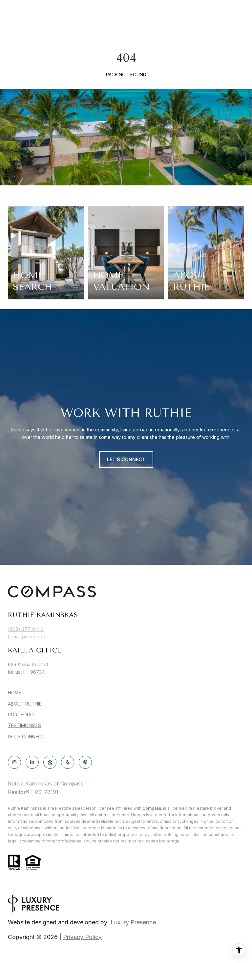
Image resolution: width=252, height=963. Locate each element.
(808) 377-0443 (26, 629)
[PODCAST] (85, 762)
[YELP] (67, 762)
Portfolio (21, 714)
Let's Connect (26, 736)
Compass (151, 808)
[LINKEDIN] (32, 762)
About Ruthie (25, 704)
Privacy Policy (82, 937)
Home (14, 692)
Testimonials (24, 725)
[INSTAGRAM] (14, 762)
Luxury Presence (133, 922)
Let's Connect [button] (126, 459)
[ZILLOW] (49, 762)
